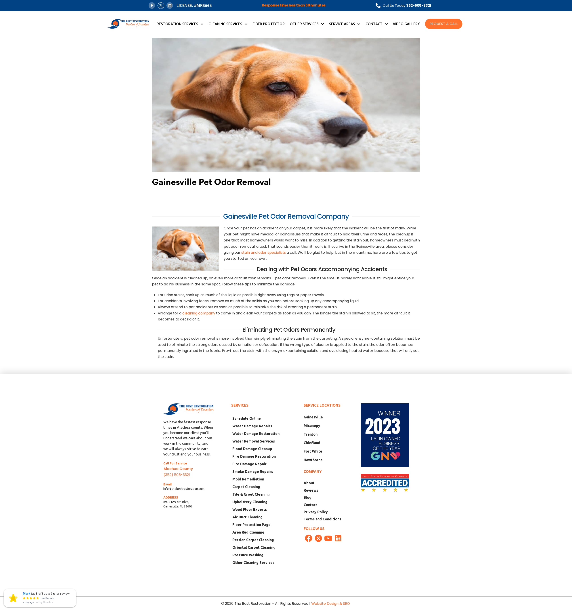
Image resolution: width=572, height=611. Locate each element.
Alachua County (178, 468)
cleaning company (198, 313)
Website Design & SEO (331, 603)
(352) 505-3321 (177, 474)
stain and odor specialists (263, 252)
